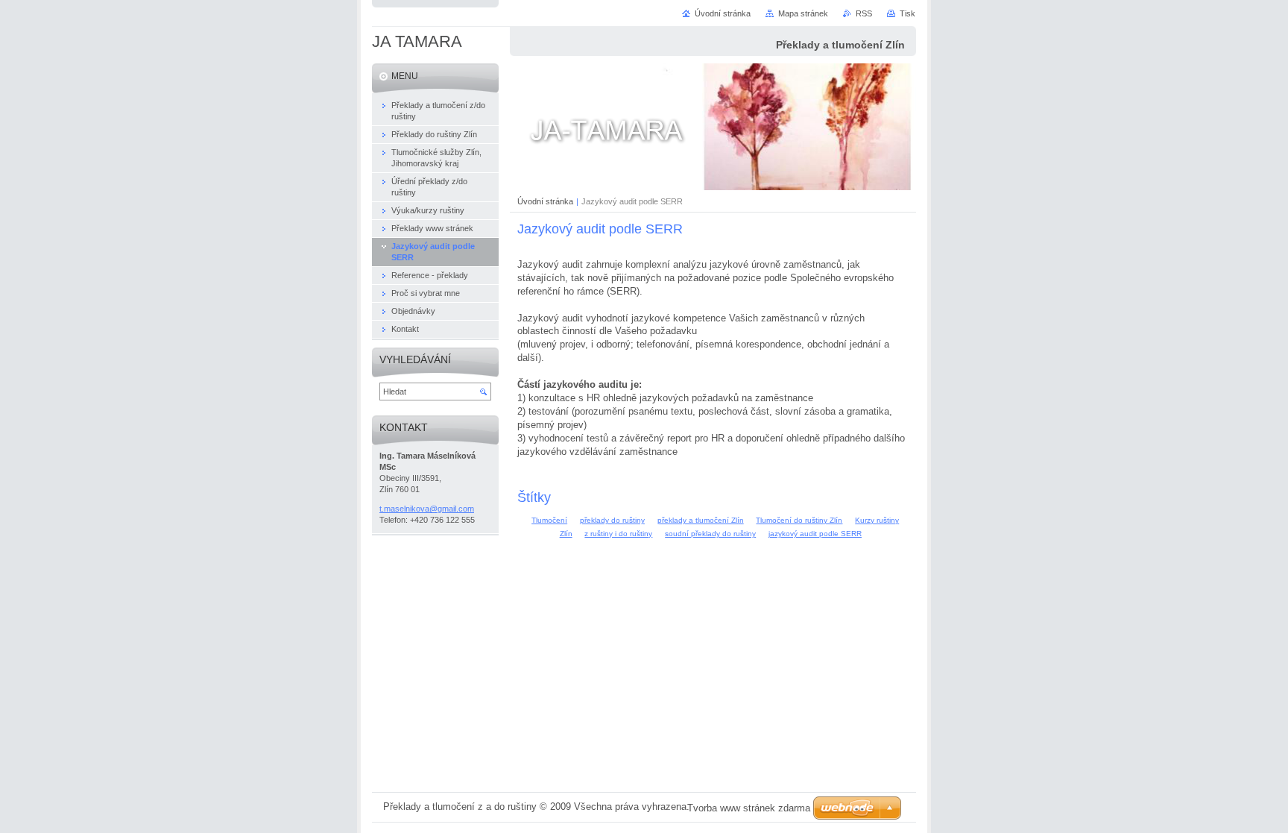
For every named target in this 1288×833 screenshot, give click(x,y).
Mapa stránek (803, 13)
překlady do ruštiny (612, 520)
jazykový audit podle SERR (815, 533)
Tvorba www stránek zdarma (748, 808)
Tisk (907, 13)
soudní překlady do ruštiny (710, 533)
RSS (864, 13)
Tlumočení (549, 520)
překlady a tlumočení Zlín (700, 520)
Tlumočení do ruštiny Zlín (799, 520)
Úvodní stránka (545, 201)
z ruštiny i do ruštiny (618, 533)
